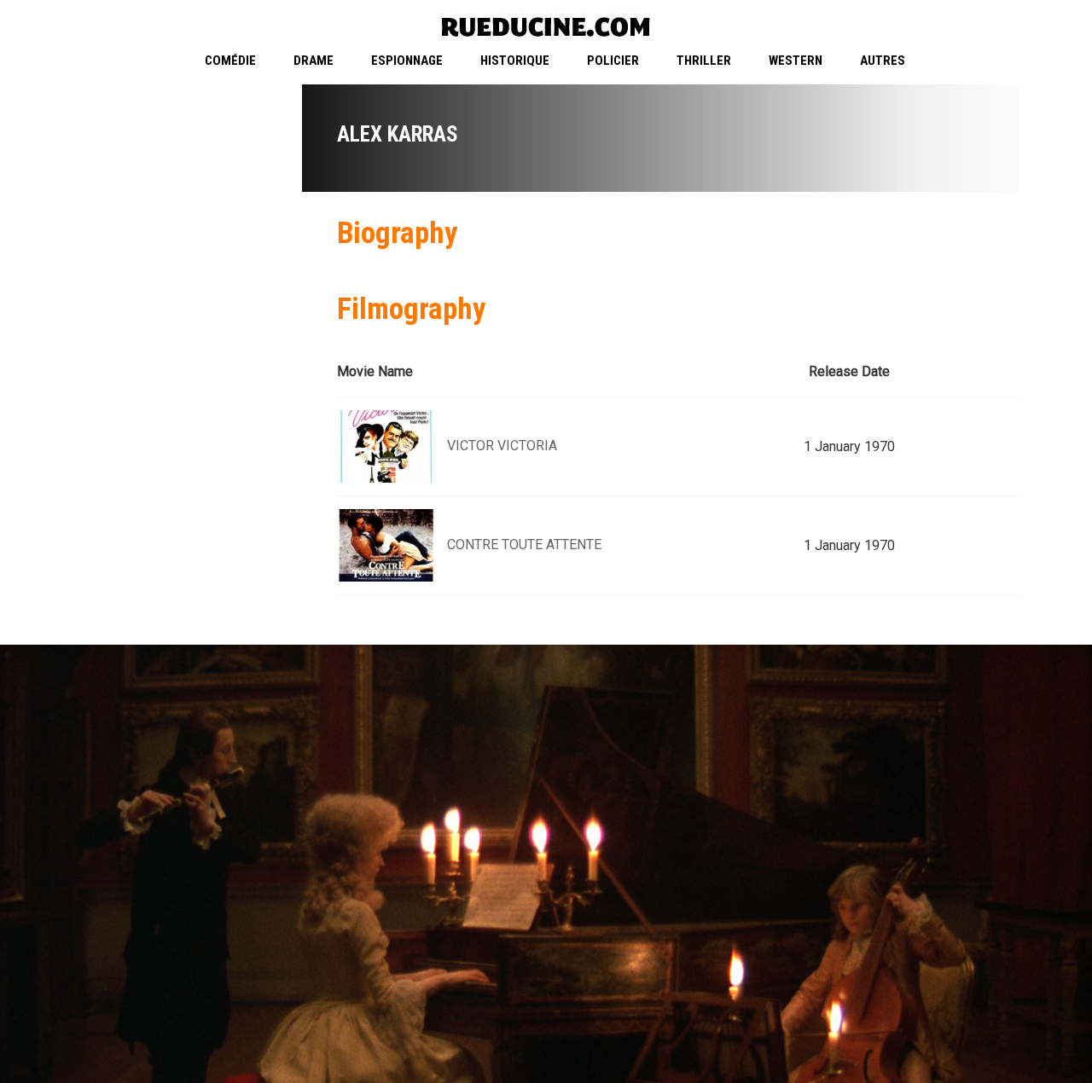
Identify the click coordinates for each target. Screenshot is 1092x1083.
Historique (514, 60)
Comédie (230, 60)
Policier (613, 60)
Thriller (704, 60)
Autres (882, 60)
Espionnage (407, 60)
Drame (313, 60)
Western (795, 60)
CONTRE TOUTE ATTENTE (524, 544)
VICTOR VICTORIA (502, 445)
